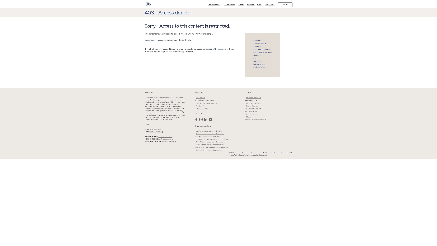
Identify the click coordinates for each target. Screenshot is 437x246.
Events (241, 5)
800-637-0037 (156, 129)
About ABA (257, 40)
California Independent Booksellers (209, 131)
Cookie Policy (243, 155)
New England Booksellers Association (210, 145)
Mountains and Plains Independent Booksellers (213, 139)
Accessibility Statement (258, 155)
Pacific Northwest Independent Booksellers (212, 147)
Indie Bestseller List (253, 109)
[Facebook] (196, 120)
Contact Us (200, 106)
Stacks (248, 117)
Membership (269, 5)
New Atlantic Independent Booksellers (210, 142)
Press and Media (202, 109)
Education (257, 55)
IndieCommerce (259, 64)
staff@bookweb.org (165, 139)
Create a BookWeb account (256, 120)
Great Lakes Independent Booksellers (210, 134)
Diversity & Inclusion (253, 103)
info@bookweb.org (218, 49)
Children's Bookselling (261, 49)
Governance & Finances (205, 100)
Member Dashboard (253, 98)
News (259, 5)
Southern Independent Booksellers (209, 150)
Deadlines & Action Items (262, 52)
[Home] (148, 3)
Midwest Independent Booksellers (208, 137)
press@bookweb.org (165, 137)
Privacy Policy (233, 155)
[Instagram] (201, 120)
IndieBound (257, 61)
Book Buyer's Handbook (255, 100)
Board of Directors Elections (206, 103)
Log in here (149, 40)
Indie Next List (251, 111)
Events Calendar (252, 106)
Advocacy (251, 5)
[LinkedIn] (205, 120)
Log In (285, 5)
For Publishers (229, 5)
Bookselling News (259, 67)
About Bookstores (260, 43)
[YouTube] (210, 120)
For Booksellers (214, 5)
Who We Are (200, 98)
